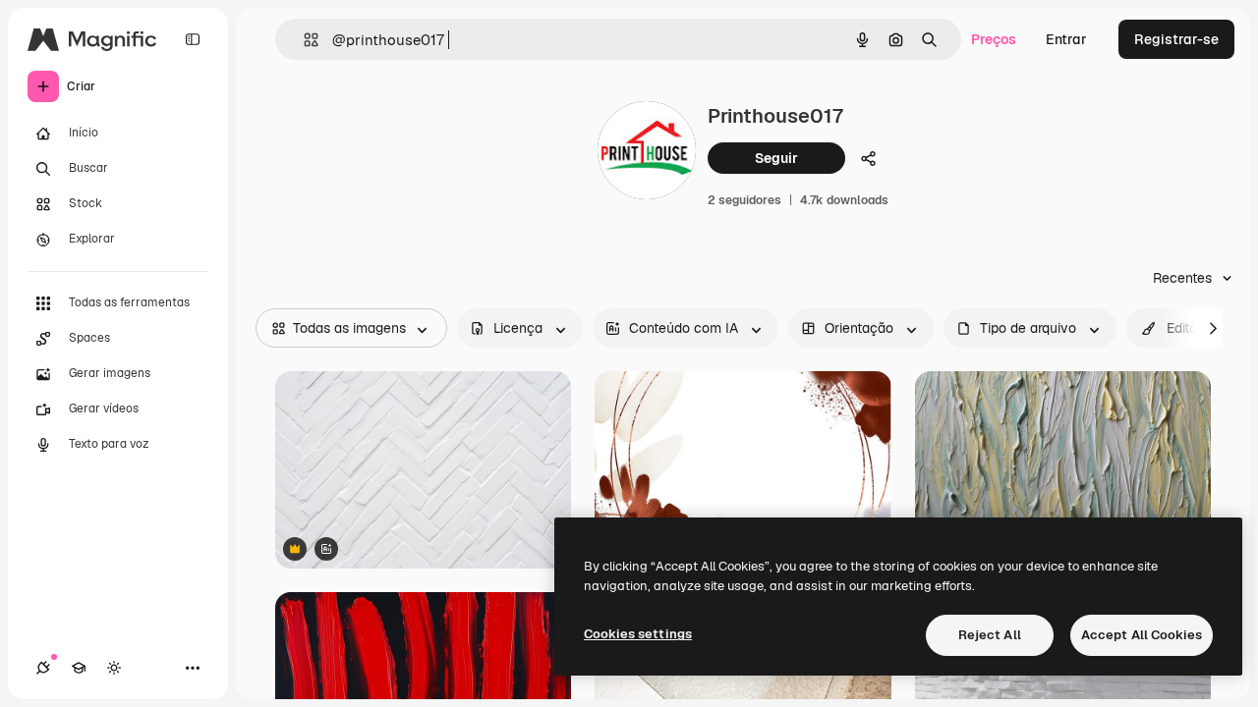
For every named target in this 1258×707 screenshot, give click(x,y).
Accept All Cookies (1141, 634)
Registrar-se (1176, 39)
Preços (993, 39)
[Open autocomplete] (303, 39)
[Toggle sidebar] (192, 39)
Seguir (776, 158)
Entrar (1066, 39)
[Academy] (78, 667)
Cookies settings (638, 633)
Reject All (989, 634)
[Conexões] (43, 667)
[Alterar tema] (114, 667)
